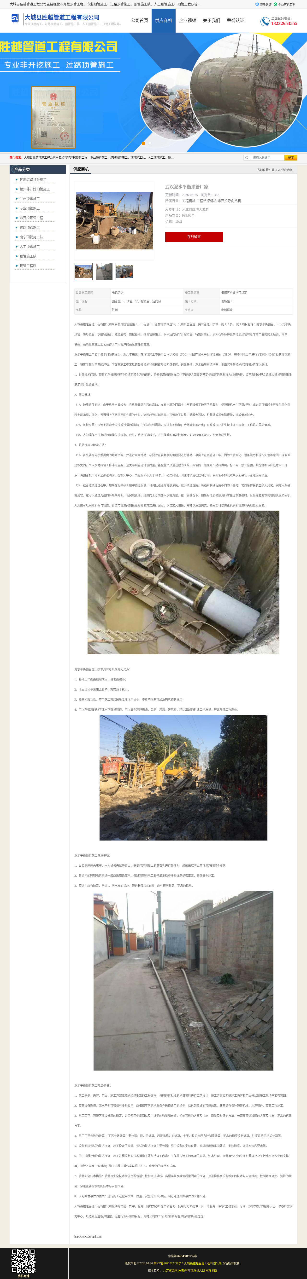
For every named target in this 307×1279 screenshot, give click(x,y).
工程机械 (188, 201)
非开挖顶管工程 (31, 218)
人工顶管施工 (30, 246)
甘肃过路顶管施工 (33, 179)
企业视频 (187, 20)
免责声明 (184, 1270)
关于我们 (211, 20)
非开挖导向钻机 (229, 201)
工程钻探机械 (206, 201)
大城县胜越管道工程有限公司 (203, 1263)
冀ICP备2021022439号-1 (168, 1263)
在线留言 (194, 237)
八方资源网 (170, 1270)
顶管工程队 (28, 266)
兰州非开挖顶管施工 (35, 189)
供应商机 (163, 20)
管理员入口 (197, 1270)
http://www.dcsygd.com (87, 1236)
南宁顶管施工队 (31, 237)
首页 (274, 170)
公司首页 (139, 20)
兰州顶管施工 (30, 199)
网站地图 (211, 1270)
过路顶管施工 (30, 227)
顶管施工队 (28, 256)
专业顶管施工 (30, 208)
